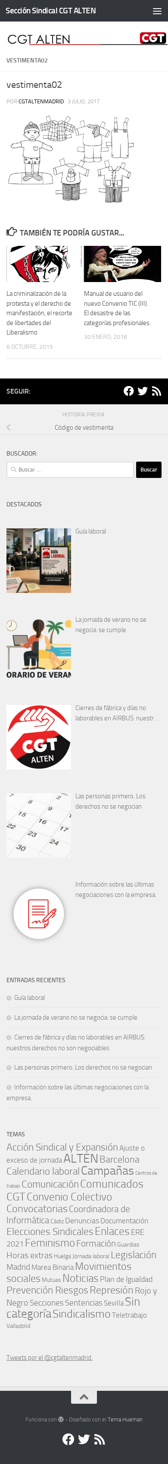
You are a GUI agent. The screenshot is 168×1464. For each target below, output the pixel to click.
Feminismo (50, 1243)
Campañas (107, 1170)
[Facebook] (129, 391)
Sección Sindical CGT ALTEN (51, 11)
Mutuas (51, 1279)
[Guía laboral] (38, 560)
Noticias (80, 1278)
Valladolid (18, 1325)
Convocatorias (37, 1208)
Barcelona (120, 1159)
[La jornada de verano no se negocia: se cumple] (38, 649)
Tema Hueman (125, 1419)
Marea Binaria (52, 1267)
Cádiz (57, 1221)
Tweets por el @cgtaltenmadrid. (49, 1358)
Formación (96, 1243)
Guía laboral (90, 531)
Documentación (124, 1221)
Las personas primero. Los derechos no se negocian (110, 801)
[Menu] (157, 11)
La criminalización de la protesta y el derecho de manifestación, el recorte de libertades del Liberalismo (39, 313)
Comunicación (50, 1184)
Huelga (62, 1256)
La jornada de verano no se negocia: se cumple (110, 625)
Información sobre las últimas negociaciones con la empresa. (115, 890)
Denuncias (82, 1220)
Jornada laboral (90, 1256)
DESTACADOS (24, 504)
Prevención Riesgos (47, 1290)
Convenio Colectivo (69, 1196)
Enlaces (112, 1231)
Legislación (133, 1255)
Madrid (18, 1267)
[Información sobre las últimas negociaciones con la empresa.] (38, 913)
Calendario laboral (43, 1171)
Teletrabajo (129, 1315)
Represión (112, 1290)
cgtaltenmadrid (41, 101)
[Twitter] (142, 391)
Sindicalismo (82, 1314)
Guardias (128, 1244)
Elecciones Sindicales (49, 1232)
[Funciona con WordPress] (61, 1419)
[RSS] (156, 391)
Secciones (47, 1303)
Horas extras (29, 1255)
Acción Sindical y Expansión (62, 1147)
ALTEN (80, 1158)
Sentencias (84, 1303)
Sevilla (114, 1303)
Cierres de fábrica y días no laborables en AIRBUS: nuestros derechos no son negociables (117, 713)
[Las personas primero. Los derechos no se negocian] (38, 825)
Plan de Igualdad (126, 1279)
